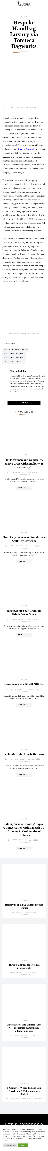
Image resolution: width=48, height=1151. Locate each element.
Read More (23, 488)
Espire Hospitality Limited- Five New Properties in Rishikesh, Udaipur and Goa (24, 1027)
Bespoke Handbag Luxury (15, 350)
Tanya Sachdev (17, 108)
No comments (25, 475)
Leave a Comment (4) (23, 403)
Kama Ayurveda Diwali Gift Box (24, 684)
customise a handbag (14, 353)
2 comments (25, 1038)
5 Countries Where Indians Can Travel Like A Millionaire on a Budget (24, 1090)
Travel (24, 900)
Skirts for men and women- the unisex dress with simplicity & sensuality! (24, 463)
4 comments (24, 915)
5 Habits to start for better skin (24, 754)
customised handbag (14, 358)
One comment (25, 622)
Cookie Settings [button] (10, 1145)
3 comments (24, 548)
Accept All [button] (22, 1145)
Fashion (24, 16)
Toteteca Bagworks (13, 361)
